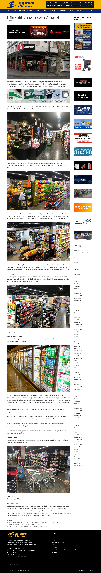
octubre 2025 (77, 298)
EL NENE (37, 522)
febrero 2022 (77, 403)
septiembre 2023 (78, 358)
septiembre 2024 (78, 329)
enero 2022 (77, 406)
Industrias (37, 11)
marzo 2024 (77, 344)
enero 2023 (77, 377)
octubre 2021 (77, 413)
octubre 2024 (77, 327)
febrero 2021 (77, 432)
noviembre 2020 (78, 439)
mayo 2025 (77, 310)
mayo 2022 (77, 396)
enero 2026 (77, 291)
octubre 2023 (77, 356)
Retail (14, 11)
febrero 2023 (77, 375)
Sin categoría (77, 262)
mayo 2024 (77, 339)
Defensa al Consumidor (13, 565)
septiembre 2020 (78, 444)
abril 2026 (76, 284)
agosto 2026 (77, 274)
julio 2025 (76, 305)
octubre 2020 (77, 442)
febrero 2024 (77, 346)
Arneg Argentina (13, 522)
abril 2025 (76, 312)
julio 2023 (76, 363)
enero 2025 (77, 320)
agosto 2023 (77, 360)
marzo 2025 (77, 315)
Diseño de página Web (83, 570)
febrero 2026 (77, 288)
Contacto (78, 11)
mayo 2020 (77, 454)
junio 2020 (77, 451)
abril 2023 (76, 370)
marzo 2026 (77, 286)
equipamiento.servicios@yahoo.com (20, 557)
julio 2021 (76, 420)
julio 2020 (76, 449)
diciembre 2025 (78, 293)
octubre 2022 (77, 384)
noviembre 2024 (78, 324)
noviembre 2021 (78, 411)
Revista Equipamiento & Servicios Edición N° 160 (61, 11)
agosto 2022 (77, 389)
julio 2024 (76, 334)
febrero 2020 (77, 461)
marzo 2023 (77, 372)
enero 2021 (76, 435)
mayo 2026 (77, 281)
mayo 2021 (76, 425)
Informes (45, 11)
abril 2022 (76, 399)
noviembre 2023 (78, 353)
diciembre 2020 (78, 437)
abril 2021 (76, 427)
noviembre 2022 (78, 382)
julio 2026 (76, 277)
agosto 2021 (77, 418)
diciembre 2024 (78, 322)
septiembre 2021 (78, 415)
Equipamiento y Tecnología (25, 11)
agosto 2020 (77, 447)
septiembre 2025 (78, 301)
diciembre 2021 (78, 408)
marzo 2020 (77, 459)
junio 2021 (76, 423)
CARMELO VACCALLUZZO (26, 522)
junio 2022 (76, 394)
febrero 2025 (77, 317)
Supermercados (55, 522)
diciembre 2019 (78, 466)
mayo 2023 (77, 368)
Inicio (9, 11)
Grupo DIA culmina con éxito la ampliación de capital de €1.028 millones (28, 526)
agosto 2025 (77, 303)
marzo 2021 (77, 430)
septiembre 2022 (78, 387)
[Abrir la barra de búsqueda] (92, 11)
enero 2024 (77, 348)
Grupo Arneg (43, 522)
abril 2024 (76, 341)
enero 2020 (77, 463)
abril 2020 (76, 456)
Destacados (77, 250)
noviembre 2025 (78, 296)
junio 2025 (76, 308)
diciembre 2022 (78, 380)
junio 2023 (76, 365)
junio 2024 (76, 336)
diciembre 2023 (78, 351)
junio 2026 (76, 279)
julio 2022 (76, 392)
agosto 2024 (77, 332)
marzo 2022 (77, 401)
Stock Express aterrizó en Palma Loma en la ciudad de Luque (24, 524)
